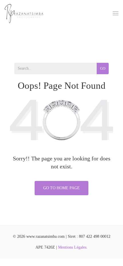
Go (102, 68)
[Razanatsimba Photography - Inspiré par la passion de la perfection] (23, 13)
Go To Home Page (61, 188)
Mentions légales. (73, 247)
